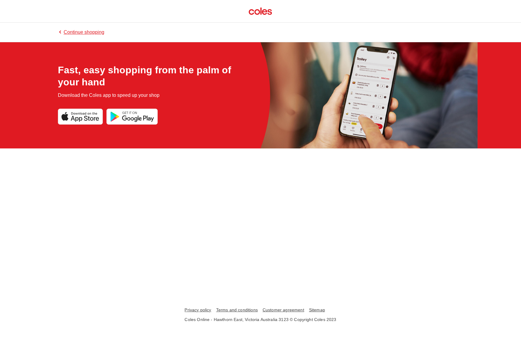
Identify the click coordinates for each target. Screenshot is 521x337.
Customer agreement (283, 309)
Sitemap (317, 309)
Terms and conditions (237, 309)
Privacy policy (198, 309)
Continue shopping (84, 32)
